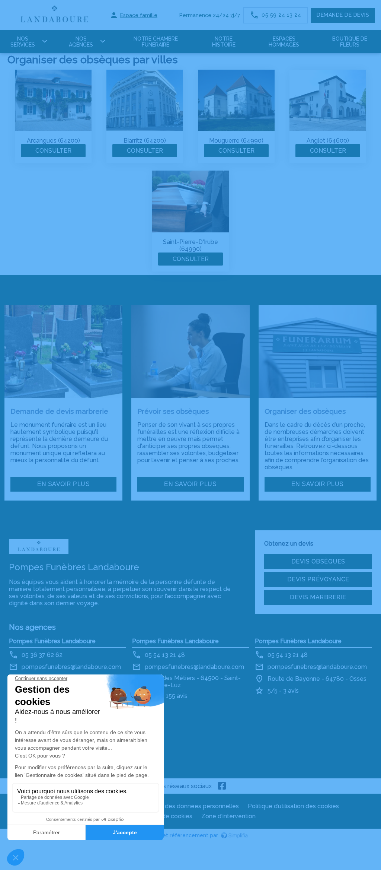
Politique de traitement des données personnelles (169, 806)
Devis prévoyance (318, 579)
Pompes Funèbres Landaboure (52, 641)
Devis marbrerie (318, 597)
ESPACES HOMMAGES (284, 42)
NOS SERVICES (22, 42)
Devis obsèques (318, 561)
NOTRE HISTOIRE (224, 42)
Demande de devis (343, 15)
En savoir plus (63, 484)
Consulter (53, 150)
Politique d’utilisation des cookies (293, 806)
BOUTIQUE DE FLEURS (349, 42)
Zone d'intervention (228, 816)
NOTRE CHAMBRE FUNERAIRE (156, 42)
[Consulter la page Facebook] (222, 786)
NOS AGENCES (81, 42)
